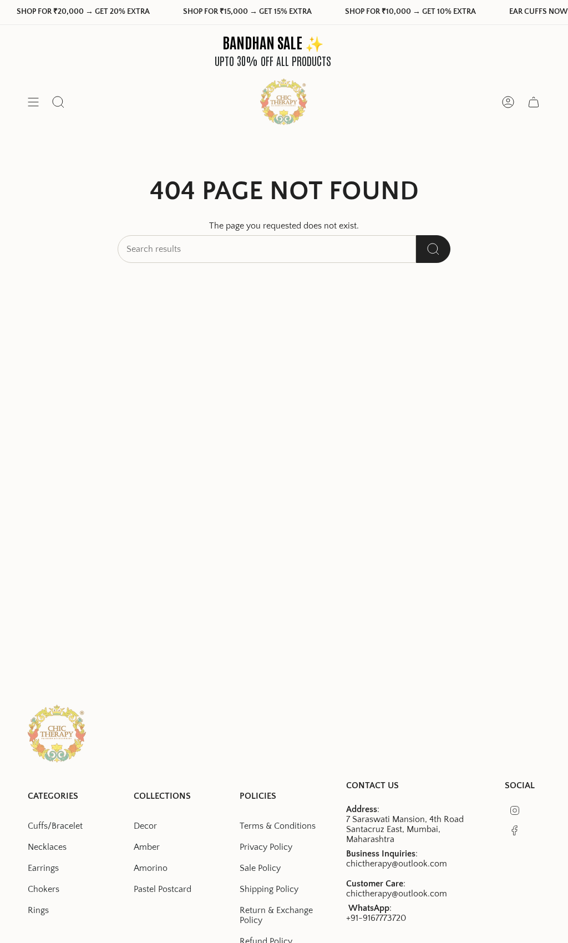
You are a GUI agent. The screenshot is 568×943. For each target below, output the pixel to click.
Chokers (43, 889)
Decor (145, 826)
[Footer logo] (57, 733)
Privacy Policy (266, 847)
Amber (147, 847)
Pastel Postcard (162, 889)
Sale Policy (260, 868)
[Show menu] (33, 101)
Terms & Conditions (278, 826)
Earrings (43, 868)
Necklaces (47, 847)
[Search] (433, 249)
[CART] (533, 101)
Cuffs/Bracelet (55, 826)
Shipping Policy (269, 889)
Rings (38, 910)
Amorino (151, 868)
